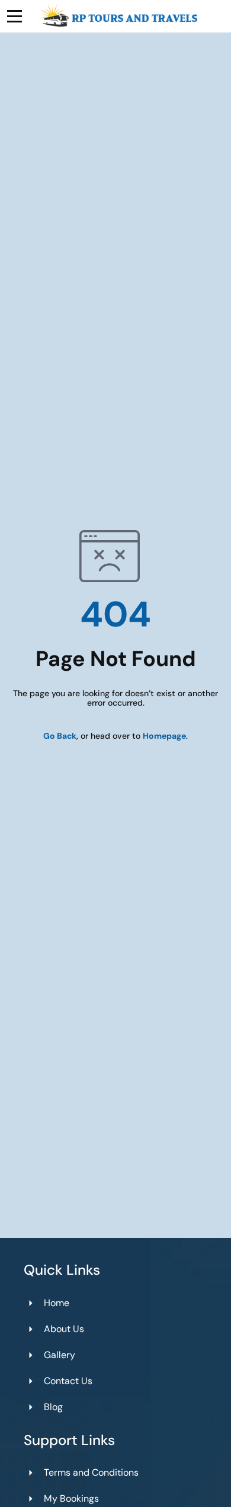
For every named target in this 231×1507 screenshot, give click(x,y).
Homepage (164, 735)
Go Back (59, 735)
